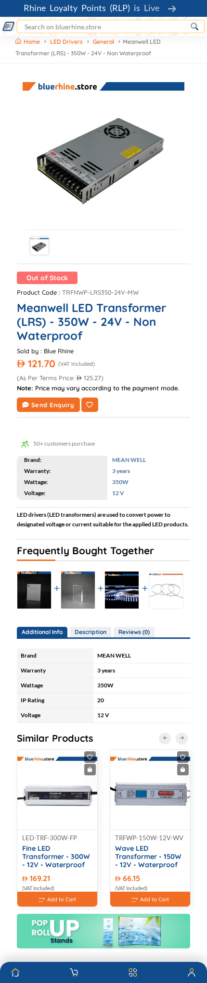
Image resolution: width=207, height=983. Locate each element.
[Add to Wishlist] (89, 405)
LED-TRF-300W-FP (49, 838)
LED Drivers (66, 41)
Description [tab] (90, 631)
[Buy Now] (90, 769)
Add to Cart (61, 899)
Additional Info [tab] (42, 631)
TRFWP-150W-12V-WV (149, 838)
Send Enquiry (53, 405)
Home (32, 41)
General (103, 41)
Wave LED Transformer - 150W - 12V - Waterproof (148, 857)
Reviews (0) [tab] (134, 631)
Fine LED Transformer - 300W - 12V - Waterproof (56, 857)
